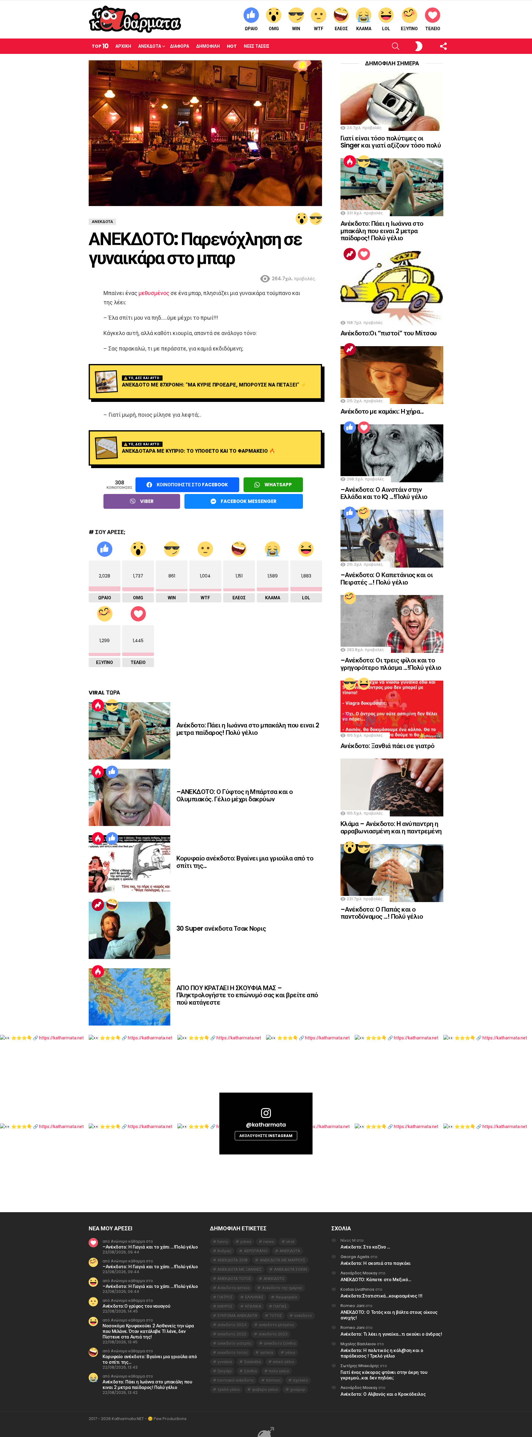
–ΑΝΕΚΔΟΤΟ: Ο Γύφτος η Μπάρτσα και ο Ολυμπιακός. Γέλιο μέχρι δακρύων (234, 795)
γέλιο (290, 1352)
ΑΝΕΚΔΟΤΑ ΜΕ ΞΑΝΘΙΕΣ (239, 1269)
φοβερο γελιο (265, 1389)
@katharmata (266, 1124)
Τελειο (432, 28)
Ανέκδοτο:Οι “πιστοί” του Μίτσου (389, 333)
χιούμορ (297, 1389)
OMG (274, 28)
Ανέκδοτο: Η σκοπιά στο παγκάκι (376, 1263)
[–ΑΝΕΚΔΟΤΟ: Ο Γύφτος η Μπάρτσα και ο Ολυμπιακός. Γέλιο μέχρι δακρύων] (129, 797)
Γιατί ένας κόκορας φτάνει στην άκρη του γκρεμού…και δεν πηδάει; (384, 1375)
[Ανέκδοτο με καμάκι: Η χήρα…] (392, 375)
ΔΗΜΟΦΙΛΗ (208, 46)
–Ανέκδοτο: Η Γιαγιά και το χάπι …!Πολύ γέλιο (150, 1247)
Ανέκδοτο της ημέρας (282, 1288)
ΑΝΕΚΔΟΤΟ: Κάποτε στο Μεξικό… (376, 1279)
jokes (245, 1242)
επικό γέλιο (283, 1362)
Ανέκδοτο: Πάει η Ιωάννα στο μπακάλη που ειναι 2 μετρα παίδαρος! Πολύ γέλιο (247, 729)
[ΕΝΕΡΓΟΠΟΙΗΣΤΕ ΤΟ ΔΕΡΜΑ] (408, 46)
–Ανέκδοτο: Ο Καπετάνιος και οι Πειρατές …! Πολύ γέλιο (387, 578)
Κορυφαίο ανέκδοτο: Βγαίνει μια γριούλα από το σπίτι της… (244, 862)
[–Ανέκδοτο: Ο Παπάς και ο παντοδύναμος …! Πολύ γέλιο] (392, 873)
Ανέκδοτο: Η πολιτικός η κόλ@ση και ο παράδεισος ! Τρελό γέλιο (382, 1353)
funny (222, 1242)
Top (100, 46)
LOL (386, 28)
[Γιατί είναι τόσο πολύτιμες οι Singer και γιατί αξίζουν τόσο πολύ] (392, 102)
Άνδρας (224, 1251)
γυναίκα (224, 1362)
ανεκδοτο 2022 (231, 1334)
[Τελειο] (364, 254)
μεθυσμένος (154, 293)
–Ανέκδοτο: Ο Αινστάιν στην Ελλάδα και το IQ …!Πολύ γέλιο (384, 493)
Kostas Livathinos (357, 1289)
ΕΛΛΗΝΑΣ (254, 1297)
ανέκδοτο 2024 (232, 1325)
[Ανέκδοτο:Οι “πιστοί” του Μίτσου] (392, 288)
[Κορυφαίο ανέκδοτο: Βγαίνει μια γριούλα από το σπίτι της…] (129, 864)
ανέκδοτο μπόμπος (276, 1325)
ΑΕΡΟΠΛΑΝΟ (256, 1251)
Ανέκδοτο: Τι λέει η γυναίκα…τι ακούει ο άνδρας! (391, 1334)
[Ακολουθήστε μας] (432, 46)
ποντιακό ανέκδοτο (235, 1380)
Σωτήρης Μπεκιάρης (360, 1366)
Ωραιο (251, 28)
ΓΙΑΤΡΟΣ (225, 1297)
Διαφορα (179, 46)
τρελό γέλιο (228, 1389)
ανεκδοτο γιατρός (234, 1343)
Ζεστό (98, 705)
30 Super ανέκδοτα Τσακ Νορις (221, 928)
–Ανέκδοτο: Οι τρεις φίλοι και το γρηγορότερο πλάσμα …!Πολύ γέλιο (391, 664)
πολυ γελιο (279, 1371)
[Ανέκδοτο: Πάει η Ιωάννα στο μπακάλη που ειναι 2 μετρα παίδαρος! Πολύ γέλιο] (129, 730)
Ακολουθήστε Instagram (265, 1135)
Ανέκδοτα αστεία (233, 1288)
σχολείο (300, 1380)
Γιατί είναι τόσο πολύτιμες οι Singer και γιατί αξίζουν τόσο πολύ (391, 142)
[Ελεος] (112, 905)
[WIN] (316, 219)
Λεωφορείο (286, 1297)
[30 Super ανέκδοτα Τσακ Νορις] (129, 930)
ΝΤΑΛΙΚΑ (253, 1306)
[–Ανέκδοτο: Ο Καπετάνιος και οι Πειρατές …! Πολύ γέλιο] (392, 539)
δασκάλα (252, 1362)
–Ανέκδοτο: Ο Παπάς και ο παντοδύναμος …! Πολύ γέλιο (382, 913)
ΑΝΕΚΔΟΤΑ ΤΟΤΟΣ (234, 1278)
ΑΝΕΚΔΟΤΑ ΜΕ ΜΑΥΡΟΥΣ (282, 1260)
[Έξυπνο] (364, 513)
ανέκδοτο (303, 1315)
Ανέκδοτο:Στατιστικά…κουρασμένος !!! (381, 1296)
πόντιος (273, 1380)
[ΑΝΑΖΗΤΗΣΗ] (385, 46)
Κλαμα (363, 28)
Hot (232, 46)
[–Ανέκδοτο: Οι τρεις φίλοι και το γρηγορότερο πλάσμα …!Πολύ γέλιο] (392, 624)
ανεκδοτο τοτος (232, 1352)
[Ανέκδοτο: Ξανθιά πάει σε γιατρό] (392, 710)
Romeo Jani (353, 1306)
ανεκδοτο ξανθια (280, 1343)
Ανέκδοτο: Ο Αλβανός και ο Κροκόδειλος (383, 1394)
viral (290, 1242)
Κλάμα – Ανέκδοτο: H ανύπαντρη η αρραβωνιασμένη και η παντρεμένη (391, 827)
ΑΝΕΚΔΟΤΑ (290, 1251)
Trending (98, 905)
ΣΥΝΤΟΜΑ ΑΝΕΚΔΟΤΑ (237, 1315)
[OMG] (302, 219)
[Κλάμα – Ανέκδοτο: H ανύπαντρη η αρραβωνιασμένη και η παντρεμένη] (392, 787)
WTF (318, 28)
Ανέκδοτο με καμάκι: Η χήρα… (382, 411)
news (268, 1242)
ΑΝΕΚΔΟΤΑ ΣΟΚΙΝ (290, 1269)
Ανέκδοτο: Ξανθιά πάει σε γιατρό (387, 745)
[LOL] (364, 684)
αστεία (266, 1352)
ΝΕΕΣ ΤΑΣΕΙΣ (256, 46)
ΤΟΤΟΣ (276, 1315)
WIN (296, 28)
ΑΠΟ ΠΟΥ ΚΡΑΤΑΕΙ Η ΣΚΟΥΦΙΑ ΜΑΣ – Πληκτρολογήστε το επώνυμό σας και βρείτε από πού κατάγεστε (247, 995)
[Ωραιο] (112, 772)
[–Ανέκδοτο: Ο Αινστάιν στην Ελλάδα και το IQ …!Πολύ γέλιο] (392, 453)
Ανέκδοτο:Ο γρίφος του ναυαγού (136, 1306)
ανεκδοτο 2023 (273, 1334)
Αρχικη (123, 46)
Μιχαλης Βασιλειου (358, 1344)
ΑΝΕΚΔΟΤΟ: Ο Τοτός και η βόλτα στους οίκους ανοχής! (389, 1315)
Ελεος (341, 28)
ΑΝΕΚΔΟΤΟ (274, 1278)
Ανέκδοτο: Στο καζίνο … (365, 1247)
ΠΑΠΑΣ (280, 1306)
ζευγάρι (224, 1371)
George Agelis (355, 1257)
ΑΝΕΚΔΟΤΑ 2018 (232, 1260)
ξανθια (250, 1371)
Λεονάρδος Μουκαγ (359, 1273)
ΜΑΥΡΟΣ (225, 1306)
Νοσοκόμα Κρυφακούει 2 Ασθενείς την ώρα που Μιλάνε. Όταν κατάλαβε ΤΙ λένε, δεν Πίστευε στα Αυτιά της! (148, 1331)
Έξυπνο (409, 28)
